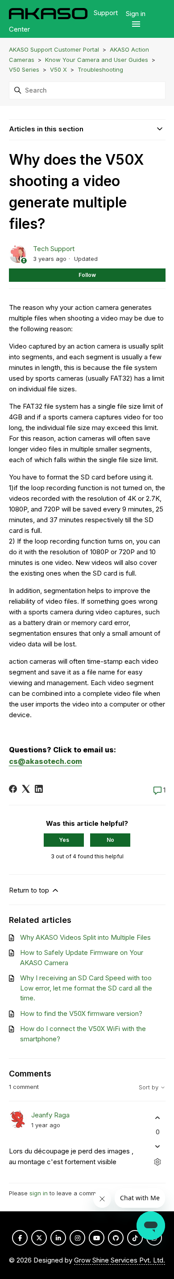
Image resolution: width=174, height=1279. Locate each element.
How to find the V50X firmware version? (81, 1013)
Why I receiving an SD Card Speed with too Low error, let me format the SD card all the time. (86, 988)
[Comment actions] (158, 1161)
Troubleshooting (100, 69)
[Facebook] (13, 789)
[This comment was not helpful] (158, 1146)
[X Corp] (26, 789)
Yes (64, 839)
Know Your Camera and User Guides (96, 59)
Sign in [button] (135, 13)
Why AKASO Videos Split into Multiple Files (85, 937)
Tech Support (54, 248)
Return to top (30, 890)
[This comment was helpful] (158, 1118)
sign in (38, 1193)
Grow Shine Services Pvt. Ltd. (119, 1260)
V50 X (58, 69)
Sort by (149, 1087)
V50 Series (24, 69)
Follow (87, 275)
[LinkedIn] (39, 789)
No (110, 839)
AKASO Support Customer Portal (54, 49)
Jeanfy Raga (50, 1115)
